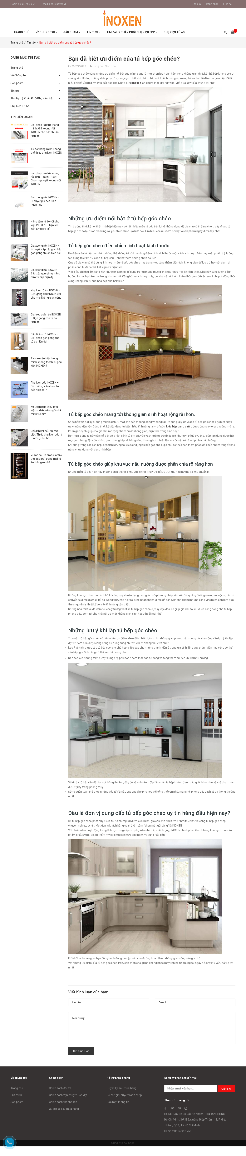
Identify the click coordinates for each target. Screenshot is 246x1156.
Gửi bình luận (81, 1051)
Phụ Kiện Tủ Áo (174, 32)
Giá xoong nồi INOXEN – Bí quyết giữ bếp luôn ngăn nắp (45, 201)
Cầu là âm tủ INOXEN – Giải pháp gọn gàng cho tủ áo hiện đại (45, 338)
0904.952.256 (27, 3)
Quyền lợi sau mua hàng (64, 1108)
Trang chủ (21, 32)
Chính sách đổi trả (60, 1088)
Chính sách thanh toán (63, 1101)
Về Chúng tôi (46, 32)
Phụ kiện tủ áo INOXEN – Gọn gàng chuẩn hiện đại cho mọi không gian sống (46, 294)
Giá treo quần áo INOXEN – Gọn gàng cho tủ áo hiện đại (46, 318)
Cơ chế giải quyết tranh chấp (124, 1095)
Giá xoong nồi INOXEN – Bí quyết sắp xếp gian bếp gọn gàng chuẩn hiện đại (46, 249)
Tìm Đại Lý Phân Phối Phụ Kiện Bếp (131, 32)
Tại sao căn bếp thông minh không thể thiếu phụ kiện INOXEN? (46, 362)
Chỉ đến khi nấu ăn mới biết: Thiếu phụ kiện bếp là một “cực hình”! (46, 434)
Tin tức (92, 32)
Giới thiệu (16, 1095)
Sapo (131, 1142)
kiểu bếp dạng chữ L (179, 426)
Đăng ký (226, 1088)
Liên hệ (227, 3)
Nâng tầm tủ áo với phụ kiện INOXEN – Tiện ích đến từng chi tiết (45, 225)
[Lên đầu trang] (239, 1144)
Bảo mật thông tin (118, 1101)
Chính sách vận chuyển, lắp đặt (68, 1095)
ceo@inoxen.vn (57, 3)
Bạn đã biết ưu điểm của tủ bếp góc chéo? (124, 58)
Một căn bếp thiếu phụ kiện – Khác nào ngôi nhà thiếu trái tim (46, 410)
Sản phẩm (70, 32)
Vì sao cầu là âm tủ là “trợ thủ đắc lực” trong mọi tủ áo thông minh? (46, 459)
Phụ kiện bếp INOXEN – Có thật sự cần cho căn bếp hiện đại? (45, 386)
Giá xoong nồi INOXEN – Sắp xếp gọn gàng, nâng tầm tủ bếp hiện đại (45, 273)
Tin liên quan (21, 117)
